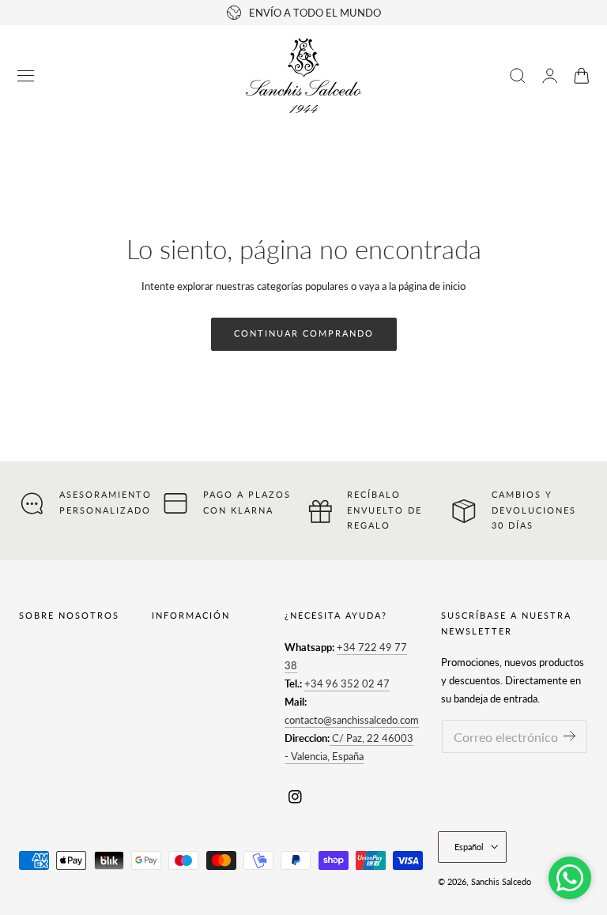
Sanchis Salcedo (501, 881)
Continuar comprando (304, 333)
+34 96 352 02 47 (347, 683)
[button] (26, 76)
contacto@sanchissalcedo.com (352, 720)
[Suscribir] (569, 735)
